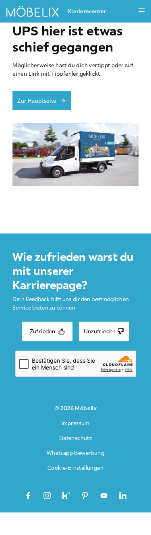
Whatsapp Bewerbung (75, 453)
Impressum (75, 423)
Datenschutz (75, 438)
